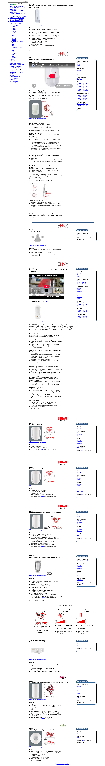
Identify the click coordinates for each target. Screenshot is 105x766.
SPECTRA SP (13, 12)
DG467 (14, 40)
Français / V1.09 (81, 282)
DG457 (14, 53)
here (47, 301)
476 (13, 43)
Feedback (12, 79)
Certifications (13, 70)
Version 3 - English (82, 89)
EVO (11, 15)
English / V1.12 (81, 280)
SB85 (13, 35)
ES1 (13, 51)
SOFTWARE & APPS (15, 63)
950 (13, 54)
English (79, 62)
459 (13, 56)
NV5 (13, 28)
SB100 (14, 29)
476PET (14, 44)
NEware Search (14, 78)
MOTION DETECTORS (16, 21)
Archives (13, 60)
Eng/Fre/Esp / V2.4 (82, 560)
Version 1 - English (82, 83)
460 (13, 46)
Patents (12, 73)
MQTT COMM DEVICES (17, 6)
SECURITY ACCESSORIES (17, 65)
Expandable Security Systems (17, 13)
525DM (14, 38)
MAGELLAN (13, 9)
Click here (80, 447)
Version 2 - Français (82, 87)
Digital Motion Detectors (17, 23)
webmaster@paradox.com (64, 764)
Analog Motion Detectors (17, 41)
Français (79, 64)
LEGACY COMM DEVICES (18, 7)
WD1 (13, 50)
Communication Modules (16, 19)
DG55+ (14, 32)
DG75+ (14, 37)
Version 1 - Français (82, 85)
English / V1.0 (81, 428)
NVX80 (14, 31)
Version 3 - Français (82, 90)
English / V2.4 (81, 686)
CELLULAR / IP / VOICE (17, 18)
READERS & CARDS (16, 66)
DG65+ (14, 34)
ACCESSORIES (14, 68)
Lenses (12, 59)
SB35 (13, 26)
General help (13, 82)
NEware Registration (15, 76)
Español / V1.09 (81, 283)
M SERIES (13, 4)
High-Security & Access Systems (18, 16)
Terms (58, 764)
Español (79, 65)
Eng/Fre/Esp (80, 516)
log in (82, 237)
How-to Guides (14, 81)
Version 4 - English (82, 305)
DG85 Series (15, 25)
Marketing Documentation (16, 72)
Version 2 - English (82, 86)
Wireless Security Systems (16, 10)
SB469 (14, 57)
